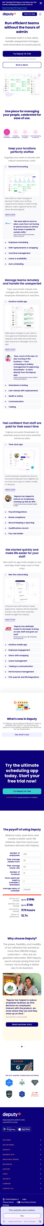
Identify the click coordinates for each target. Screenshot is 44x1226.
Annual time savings (14, 910)
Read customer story (22, 1024)
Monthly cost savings (13, 905)
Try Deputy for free (22, 53)
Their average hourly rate (13, 867)
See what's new (22, 734)
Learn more (10, 214)
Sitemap (6, 1205)
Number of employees (14, 854)
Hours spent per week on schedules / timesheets (12, 881)
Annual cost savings (14, 899)
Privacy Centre (8, 1202)
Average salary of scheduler (11, 889)
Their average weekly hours (13, 860)
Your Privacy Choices (28, 1202)
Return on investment (14, 915)
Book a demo (22, 65)
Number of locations (15, 873)
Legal (24, 1199)
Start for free (29, 14)
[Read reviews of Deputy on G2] (22, 1065)
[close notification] (41, 3)
